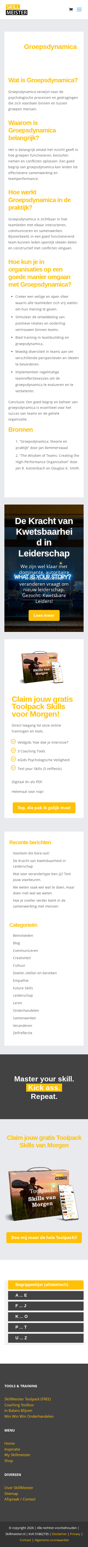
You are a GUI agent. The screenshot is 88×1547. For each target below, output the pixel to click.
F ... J (20, 1305)
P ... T (21, 1327)
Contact (25, 1540)
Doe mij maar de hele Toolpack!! (44, 1237)
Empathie (21, 980)
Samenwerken (24, 1018)
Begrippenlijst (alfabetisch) (41, 1284)
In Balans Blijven (18, 1410)
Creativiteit (22, 958)
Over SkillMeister (18, 1487)
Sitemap (11, 1493)
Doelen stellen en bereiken (35, 973)
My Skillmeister (17, 1454)
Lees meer (44, 615)
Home (9, 1443)
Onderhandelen (26, 1010)
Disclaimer (59, 1534)
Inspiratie (12, 1449)
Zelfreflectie (22, 1033)
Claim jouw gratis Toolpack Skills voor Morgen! (42, 706)
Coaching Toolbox (19, 1404)
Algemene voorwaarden (51, 1540)
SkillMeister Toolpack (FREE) (27, 1399)
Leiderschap (23, 995)
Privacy (75, 1534)
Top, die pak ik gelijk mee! (44, 807)
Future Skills (23, 988)
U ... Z (21, 1338)
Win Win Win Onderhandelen (29, 1416)
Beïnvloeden (23, 935)
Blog (16, 943)
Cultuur (19, 965)
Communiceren (25, 950)
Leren (17, 1003)
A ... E (21, 1295)
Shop (8, 1460)
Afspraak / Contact (19, 1499)
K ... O (21, 1316)
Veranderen (22, 1025)
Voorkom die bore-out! (31, 853)
